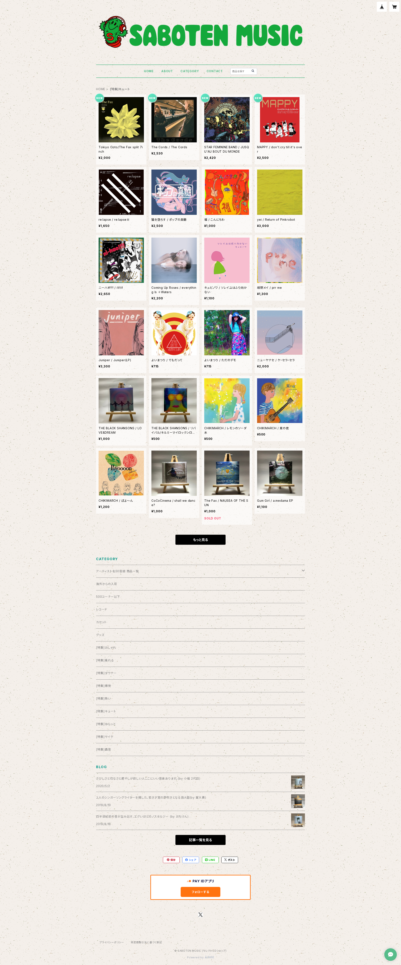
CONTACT (215, 71)
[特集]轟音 (103, 749)
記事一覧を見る (200, 840)
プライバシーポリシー (111, 942)
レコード (101, 609)
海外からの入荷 (106, 584)
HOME (149, 71)
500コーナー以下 (108, 596)
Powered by (196, 957)
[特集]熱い (103, 698)
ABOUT (167, 71)
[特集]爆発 (103, 686)
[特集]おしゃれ (106, 647)
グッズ (100, 635)
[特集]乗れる (105, 660)
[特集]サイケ (104, 736)
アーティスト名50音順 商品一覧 (117, 571)
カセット (101, 622)
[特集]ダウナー (106, 673)
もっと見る (200, 540)
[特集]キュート (106, 711)
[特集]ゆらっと (105, 724)
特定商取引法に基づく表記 (146, 942)
